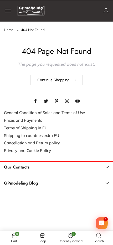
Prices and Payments (23, 120)
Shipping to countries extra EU (31, 135)
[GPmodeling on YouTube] (77, 101)
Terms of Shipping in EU (26, 127)
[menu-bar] (10, 10)
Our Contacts (16, 167)
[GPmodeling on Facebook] (35, 101)
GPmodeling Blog (21, 183)
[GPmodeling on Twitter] (46, 101)
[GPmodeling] (31, 11)
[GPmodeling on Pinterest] (56, 101)
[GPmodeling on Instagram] (67, 101)
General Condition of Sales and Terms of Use (44, 112)
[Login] (106, 10)
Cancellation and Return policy (32, 142)
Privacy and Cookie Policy (27, 150)
